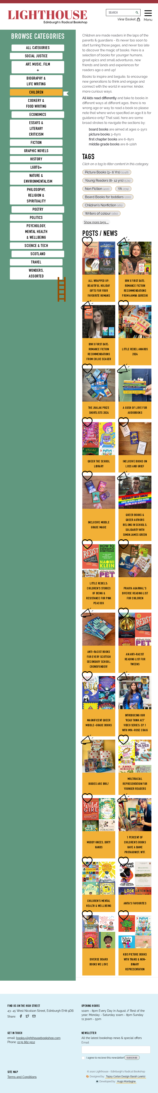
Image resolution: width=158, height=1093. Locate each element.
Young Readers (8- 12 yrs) (107, 180)
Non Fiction (97, 189)
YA (123, 189)
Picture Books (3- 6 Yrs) (107, 172)
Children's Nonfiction (104, 205)
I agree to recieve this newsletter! (105, 1057)
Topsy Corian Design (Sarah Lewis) (125, 1076)
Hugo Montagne (126, 1081)
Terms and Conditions (22, 1077)
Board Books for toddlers (108, 197)
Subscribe (132, 1058)
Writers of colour (101, 213)
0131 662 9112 (26, 1042)
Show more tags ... (96, 222)
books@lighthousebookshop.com (38, 1038)
